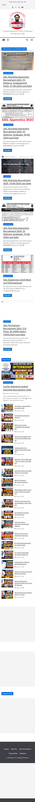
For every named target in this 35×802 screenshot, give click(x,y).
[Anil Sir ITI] (3, 40)
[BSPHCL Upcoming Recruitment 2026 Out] (7, 482)
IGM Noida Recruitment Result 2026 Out (22, 514)
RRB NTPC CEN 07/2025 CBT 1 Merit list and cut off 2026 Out (23, 461)
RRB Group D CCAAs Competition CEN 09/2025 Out (22, 427)
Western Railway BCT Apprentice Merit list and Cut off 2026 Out (23, 583)
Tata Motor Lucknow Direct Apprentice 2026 (23, 407)
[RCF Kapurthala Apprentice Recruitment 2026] (7, 545)
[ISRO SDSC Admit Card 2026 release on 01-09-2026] (7, 473)
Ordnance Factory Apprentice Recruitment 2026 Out (22, 524)
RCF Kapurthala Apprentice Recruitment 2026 (23, 544)
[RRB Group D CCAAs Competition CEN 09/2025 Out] (7, 428)
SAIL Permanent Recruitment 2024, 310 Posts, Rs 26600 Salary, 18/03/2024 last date (14, 330)
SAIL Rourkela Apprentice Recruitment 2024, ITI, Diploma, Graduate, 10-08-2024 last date (16, 233)
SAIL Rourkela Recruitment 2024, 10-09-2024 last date (17, 182)
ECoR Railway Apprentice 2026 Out (22, 416)
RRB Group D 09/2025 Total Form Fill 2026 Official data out (23, 438)
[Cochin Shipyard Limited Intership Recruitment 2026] (17, 371)
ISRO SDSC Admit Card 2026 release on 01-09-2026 (23, 472)
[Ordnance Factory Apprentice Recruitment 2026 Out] (7, 525)
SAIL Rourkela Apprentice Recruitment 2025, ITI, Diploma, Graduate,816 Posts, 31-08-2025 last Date (17, 81)
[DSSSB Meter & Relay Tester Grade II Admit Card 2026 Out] (7, 493)
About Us (14, 749)
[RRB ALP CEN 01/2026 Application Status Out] (7, 536)
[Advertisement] (17, 624)
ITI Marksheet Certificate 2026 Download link (22, 563)
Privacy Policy (13, 753)
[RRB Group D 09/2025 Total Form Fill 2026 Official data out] (7, 440)
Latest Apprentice (8, 73)
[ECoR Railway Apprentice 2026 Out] (7, 418)
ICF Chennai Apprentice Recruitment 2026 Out (22, 553)
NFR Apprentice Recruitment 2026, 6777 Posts (23, 593)
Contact (6, 749)
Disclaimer (23, 753)
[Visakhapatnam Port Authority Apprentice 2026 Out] (7, 451)
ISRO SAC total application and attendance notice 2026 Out (23, 503)
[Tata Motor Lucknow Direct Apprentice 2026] (7, 408)
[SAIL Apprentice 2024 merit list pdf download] (17, 264)
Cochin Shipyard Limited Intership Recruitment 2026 (17, 388)
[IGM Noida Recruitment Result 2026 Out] (7, 515)
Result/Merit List (8, 276)
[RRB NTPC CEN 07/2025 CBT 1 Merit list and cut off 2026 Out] (7, 462)
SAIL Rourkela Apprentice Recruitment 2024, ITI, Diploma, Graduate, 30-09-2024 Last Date (16, 133)
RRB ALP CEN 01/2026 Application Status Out (21, 534)
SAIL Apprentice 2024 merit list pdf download (17, 281)
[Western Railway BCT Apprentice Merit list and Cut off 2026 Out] (7, 584)
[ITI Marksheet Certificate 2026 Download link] (7, 564)
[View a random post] (31, 40)
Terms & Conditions (25, 749)
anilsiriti (17, 393)
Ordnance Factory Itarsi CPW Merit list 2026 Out (23, 573)
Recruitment (7, 176)
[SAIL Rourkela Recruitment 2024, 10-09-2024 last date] (17, 164)
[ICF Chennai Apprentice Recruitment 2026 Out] (7, 555)
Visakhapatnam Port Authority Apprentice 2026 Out (22, 450)
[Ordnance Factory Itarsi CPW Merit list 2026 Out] (7, 574)
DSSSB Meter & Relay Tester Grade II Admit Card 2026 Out (23, 492)
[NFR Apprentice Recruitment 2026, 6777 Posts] (7, 595)
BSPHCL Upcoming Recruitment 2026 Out (21, 481)
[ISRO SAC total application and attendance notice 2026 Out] (7, 504)
